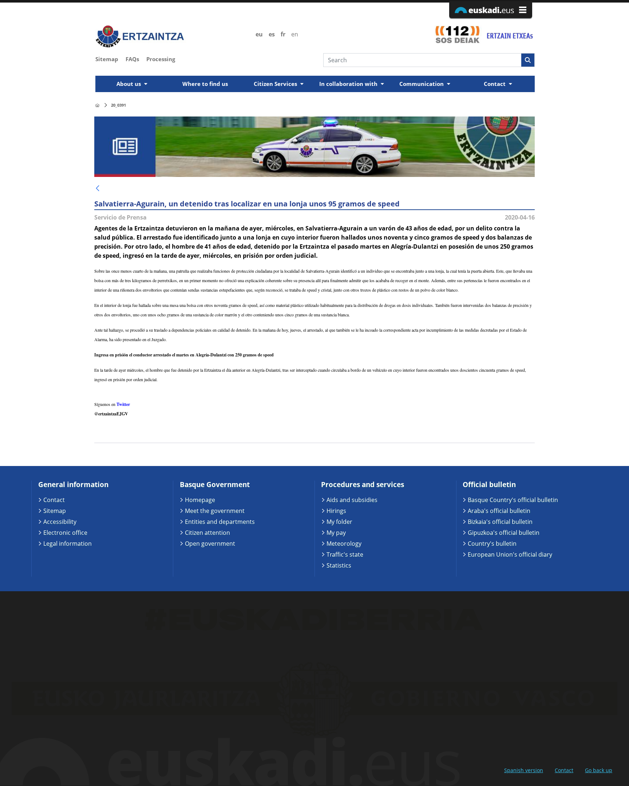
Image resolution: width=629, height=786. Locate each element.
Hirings (336, 511)
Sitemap (54, 511)
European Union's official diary (510, 554)
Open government (210, 544)
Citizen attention (207, 533)
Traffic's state (345, 554)
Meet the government (215, 511)
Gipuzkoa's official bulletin (503, 533)
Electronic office (65, 533)
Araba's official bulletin (499, 511)
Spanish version (523, 770)
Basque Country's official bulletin (513, 500)
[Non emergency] (509, 34)
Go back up (598, 770)
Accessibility (59, 522)
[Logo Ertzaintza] (171, 36)
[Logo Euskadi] (490, 9)
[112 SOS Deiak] (457, 34)
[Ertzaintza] (97, 105)
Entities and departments (220, 522)
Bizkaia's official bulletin (500, 522)
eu (259, 34)
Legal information (67, 544)
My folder (339, 522)
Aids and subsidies (352, 500)
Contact (54, 500)
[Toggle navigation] (530, 73)
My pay (336, 533)
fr (283, 34)
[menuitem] (110, 58)
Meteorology (344, 544)
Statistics (339, 565)
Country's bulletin (492, 544)
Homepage (200, 500)
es (272, 34)
